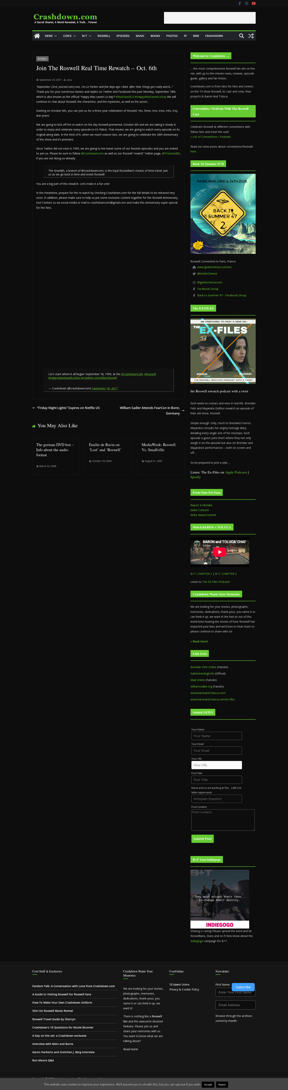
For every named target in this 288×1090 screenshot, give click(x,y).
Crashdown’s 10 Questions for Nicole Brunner (62, 1027)
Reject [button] (222, 1084)
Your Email (197, 744)
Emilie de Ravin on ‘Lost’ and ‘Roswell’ (105, 447)
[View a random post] (251, 36)
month (232, 1021)
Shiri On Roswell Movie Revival (52, 1011)
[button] (55, 36)
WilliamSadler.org (201, 686)
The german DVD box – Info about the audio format (55, 449)
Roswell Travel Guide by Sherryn (53, 1019)
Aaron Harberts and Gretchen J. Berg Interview (63, 1052)
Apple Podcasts (236, 472)
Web (196, 36)
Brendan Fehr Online (203, 667)
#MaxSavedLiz (125, 97)
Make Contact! (199, 510)
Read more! (130, 1049)
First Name (223, 984)
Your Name (197, 729)
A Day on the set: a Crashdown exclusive (59, 1035)
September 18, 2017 (105, 388)
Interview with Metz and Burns (52, 1044)
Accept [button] (208, 1084)
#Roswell (150, 374)
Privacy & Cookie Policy (184, 989)
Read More (236, 1084)
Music (140, 36)
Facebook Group (207, 289)
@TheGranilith (171, 153)
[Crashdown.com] (37, 36)
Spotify (195, 476)
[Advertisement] (210, 18)
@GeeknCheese (207, 273)
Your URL (196, 758)
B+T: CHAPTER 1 (201, 574)
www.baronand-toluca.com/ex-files (212, 699)
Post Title (196, 773)
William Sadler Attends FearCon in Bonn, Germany (150, 411)
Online (179, 984)
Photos (172, 36)
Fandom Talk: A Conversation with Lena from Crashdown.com (73, 986)
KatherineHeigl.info (202, 673)
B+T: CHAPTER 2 (226, 574)
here (193, 151)
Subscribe (243, 987)
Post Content (199, 807)
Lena (69, 80)
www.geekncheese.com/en (214, 267)
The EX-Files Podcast (215, 582)
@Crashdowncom (92, 153)
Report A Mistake (201, 505)
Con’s (67, 36)
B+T (84, 36)
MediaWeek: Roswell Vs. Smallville (159, 447)
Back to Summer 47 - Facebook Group (221, 295)
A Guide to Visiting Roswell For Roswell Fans (61, 994)
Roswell (104, 36)
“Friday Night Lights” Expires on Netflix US (68, 408)
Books (155, 36)
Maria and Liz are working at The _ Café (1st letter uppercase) (216, 790)
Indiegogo (196, 941)
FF (185, 36)
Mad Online (197, 680)
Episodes (123, 36)
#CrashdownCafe (132, 374)
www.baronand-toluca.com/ (208, 693)
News (49, 36)
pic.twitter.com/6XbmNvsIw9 (99, 378)
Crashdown (214, 36)
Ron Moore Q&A (43, 1060)
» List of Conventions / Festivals (210, 137)
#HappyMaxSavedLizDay (150, 97)
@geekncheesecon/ (209, 282)
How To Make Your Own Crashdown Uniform (62, 1002)
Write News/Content (203, 515)
